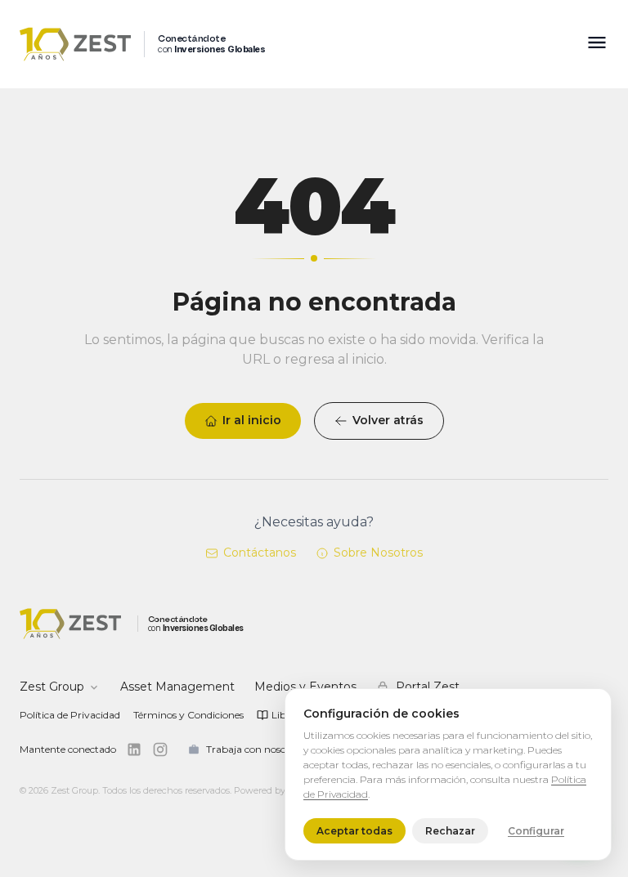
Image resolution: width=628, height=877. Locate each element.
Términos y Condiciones (188, 715)
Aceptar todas (354, 831)
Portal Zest (428, 686)
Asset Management (177, 686)
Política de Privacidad (70, 715)
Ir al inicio (251, 420)
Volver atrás (388, 420)
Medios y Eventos (305, 686)
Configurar (536, 831)
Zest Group (52, 686)
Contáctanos (259, 552)
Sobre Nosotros (378, 552)
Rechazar (450, 831)
